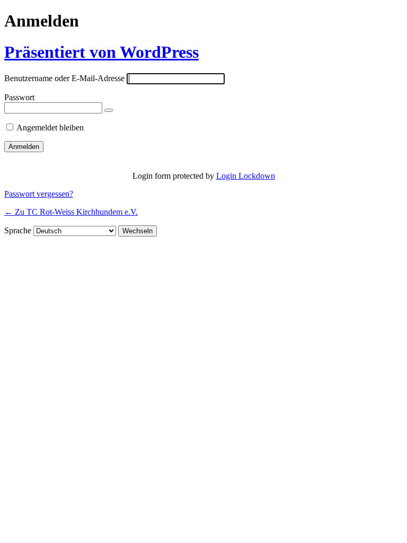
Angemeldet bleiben (50, 127)
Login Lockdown (245, 175)
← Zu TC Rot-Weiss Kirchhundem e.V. (71, 211)
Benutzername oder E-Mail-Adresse (64, 78)
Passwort (19, 97)
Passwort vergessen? (38, 193)
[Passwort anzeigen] (108, 110)
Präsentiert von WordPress (101, 52)
